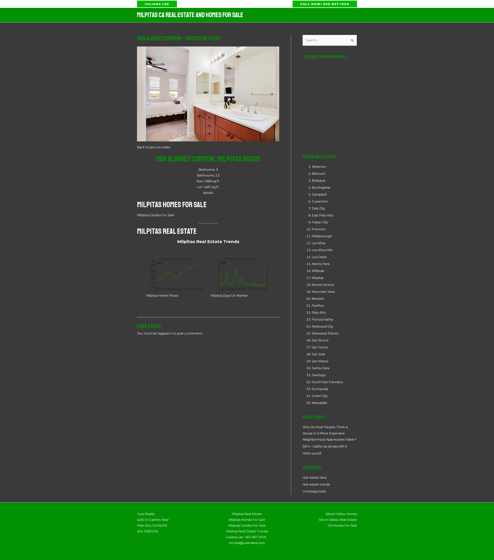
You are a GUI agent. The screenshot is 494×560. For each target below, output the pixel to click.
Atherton (319, 167)
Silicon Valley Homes (341, 514)
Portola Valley (322, 319)
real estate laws (315, 477)
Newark (318, 299)
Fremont (319, 229)
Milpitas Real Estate (167, 231)
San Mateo (320, 361)
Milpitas (317, 278)
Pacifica (318, 305)
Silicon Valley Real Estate (338, 520)
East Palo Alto (322, 215)
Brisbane (318, 180)
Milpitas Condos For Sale (155, 215)
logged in (164, 333)
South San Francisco (327, 382)
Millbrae (318, 271)
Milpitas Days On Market (229, 295)
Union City (319, 396)
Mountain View (323, 292)
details (208, 193)
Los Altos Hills (322, 250)
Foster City (320, 222)
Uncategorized (314, 491)
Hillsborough (322, 236)
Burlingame (321, 187)
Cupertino (320, 201)
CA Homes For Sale (342, 525)
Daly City (318, 208)
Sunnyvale (320, 389)
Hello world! (312, 453)
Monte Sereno (323, 285)
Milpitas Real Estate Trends (208, 241)
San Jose (318, 354)
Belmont (319, 174)
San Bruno (320, 340)
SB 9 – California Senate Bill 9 (325, 446)
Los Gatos (319, 257)
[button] (157, 4)
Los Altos (318, 243)
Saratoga (319, 375)
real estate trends (316, 484)
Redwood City (322, 326)
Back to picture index (153, 147)
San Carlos (320, 347)
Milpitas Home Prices (162, 295)
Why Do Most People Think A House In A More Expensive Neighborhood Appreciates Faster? (330, 433)
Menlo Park (321, 264)
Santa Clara (320, 368)
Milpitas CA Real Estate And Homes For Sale (190, 15)
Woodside (319, 403)
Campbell (319, 194)
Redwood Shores (325, 333)
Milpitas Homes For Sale (172, 204)
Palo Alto (319, 312)
